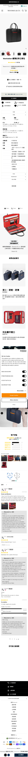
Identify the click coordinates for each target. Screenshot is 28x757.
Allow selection (14, 400)
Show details (20, 390)
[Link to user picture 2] (12, 506)
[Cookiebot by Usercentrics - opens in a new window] (20, 351)
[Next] (26, 413)
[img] (4, 492)
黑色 (5, 755)
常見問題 (14, 728)
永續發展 (14, 707)
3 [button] (14, 639)
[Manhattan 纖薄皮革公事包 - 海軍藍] (6, 676)
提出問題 (14, 179)
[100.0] (10, 475)
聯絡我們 (14, 730)
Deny (14, 404)
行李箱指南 (14, 726)
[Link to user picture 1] (4, 506)
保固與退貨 (14, 176)
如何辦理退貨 (14, 714)
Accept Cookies (14, 395)
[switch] (24, 376)
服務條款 (14, 723)
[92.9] (17, 475)
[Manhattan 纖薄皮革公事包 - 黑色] (5, 676)
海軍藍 (8, 755)
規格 (14, 114)
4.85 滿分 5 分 (17, 438)
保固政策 (14, 716)
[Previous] (2, 413)
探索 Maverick (14, 702)
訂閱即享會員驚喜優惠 (13, 698)
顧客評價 (14, 704)
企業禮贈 (14, 709)
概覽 (14, 112)
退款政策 (14, 719)
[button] (11, 62)
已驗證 (13, 480)
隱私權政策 (14, 721)
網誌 (14, 712)
